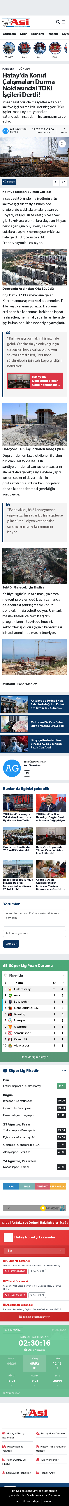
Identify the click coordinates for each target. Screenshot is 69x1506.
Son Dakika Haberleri (18, 1472)
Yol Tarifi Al (38, 1271)
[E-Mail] (27, 773)
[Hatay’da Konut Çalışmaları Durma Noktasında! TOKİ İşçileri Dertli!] (34, 157)
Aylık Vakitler (13, 1393)
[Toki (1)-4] (34, 566)
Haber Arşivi (48, 1472)
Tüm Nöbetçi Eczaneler (36, 1317)
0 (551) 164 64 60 (16, 1271)
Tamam (47, 1501)
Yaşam (53, 34)
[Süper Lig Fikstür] (64, 1070)
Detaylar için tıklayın (34, 1057)
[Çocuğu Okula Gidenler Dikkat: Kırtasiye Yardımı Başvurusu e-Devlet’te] (51, 868)
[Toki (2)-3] (34, 267)
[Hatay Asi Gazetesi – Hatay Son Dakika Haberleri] (16, 22)
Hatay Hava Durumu (53, 1433)
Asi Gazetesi (32, 765)
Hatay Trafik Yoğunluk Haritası (51, 1448)
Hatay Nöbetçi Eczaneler (13, 1435)
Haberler (8, 69)
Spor (23, 34)
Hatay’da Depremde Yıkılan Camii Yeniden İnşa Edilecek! (49, 850)
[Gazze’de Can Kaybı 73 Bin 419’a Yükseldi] (18, 835)
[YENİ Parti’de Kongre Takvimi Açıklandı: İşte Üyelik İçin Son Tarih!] (18, 803)
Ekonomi (37, 34)
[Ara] (58, 22)
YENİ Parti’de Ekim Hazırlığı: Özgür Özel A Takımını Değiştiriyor (50, 817)
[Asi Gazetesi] (12, 768)
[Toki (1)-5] (34, 656)
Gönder (11, 943)
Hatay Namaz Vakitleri (13, 1448)
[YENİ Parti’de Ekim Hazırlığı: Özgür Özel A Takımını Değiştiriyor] (51, 803)
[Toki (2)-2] (34, 424)
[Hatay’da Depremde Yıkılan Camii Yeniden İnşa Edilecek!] (51, 835)
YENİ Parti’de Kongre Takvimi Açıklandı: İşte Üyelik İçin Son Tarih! (17, 817)
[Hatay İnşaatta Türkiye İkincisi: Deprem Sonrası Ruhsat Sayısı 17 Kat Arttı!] (18, 868)
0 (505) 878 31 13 (16, 1295)
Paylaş (11, 181)
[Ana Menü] (63, 22)
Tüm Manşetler (49, 1459)
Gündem (9, 34)
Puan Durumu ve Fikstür (14, 1461)
